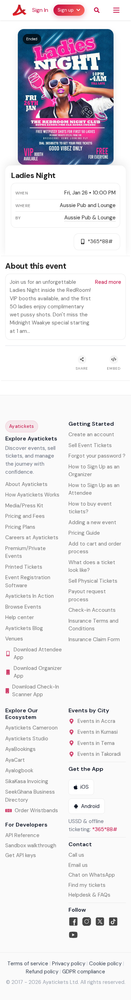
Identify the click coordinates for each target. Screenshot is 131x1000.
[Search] (96, 10)
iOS (84, 786)
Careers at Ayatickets (31, 537)
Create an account (91, 434)
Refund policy (42, 971)
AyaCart (15, 759)
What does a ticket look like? (91, 566)
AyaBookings (20, 749)
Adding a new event (92, 522)
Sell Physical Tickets (92, 580)
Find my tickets (86, 885)
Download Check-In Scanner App (35, 690)
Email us (78, 865)
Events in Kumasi (98, 731)
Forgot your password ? (96, 455)
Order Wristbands (36, 810)
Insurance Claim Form (94, 639)
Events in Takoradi (99, 754)
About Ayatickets (26, 484)
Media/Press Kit (24, 505)
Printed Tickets (23, 566)
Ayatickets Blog (24, 628)
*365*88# (104, 829)
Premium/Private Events (25, 552)
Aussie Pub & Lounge (90, 217)
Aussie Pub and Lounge (88, 205)
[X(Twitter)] (100, 921)
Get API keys (20, 855)
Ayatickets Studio (26, 738)
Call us (76, 854)
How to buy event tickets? (90, 507)
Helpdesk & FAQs (89, 894)
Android (90, 806)
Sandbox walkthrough (30, 845)
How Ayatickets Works (32, 494)
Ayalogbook (19, 770)
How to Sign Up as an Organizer (93, 470)
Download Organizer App (38, 672)
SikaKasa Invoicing (26, 781)
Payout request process (87, 595)
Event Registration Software (27, 581)
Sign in (40, 10)
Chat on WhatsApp (91, 874)
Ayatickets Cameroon (31, 727)
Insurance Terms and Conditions (93, 624)
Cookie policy (105, 963)
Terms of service (27, 963)
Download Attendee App (38, 653)
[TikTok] (113, 921)
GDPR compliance (83, 971)
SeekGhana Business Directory (30, 795)
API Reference (22, 835)
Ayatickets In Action (29, 596)
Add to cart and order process (94, 547)
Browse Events (23, 606)
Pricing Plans (20, 526)
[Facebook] (73, 921)
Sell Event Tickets (90, 445)
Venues (14, 638)
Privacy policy (68, 963)
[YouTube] (73, 935)
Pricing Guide (84, 532)
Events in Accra (96, 721)
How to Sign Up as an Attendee (93, 489)
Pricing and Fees (25, 516)
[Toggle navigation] (116, 10)
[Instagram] (87, 921)
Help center (19, 617)
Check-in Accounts (92, 610)
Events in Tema (96, 743)
